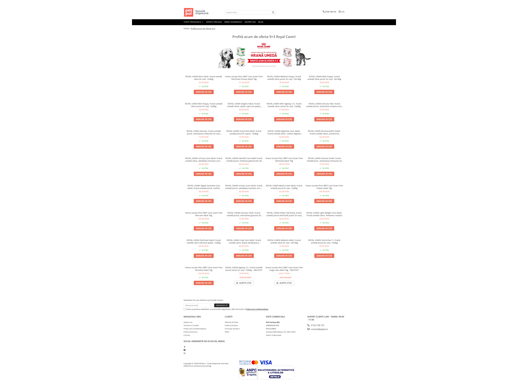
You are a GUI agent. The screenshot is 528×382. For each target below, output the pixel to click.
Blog (260, 22)
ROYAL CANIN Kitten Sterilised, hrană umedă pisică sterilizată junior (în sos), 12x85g (284, 214)
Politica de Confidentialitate (257, 309)
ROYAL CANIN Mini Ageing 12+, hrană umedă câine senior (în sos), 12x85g (284, 105)
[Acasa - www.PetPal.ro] (197, 12)
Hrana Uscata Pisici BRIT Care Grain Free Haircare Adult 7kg (203, 214)
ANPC (227, 332)
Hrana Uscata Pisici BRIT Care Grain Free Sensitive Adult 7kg (203, 268)
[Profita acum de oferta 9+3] (264, 54)
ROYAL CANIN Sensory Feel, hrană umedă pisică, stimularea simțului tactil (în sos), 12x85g (324, 105)
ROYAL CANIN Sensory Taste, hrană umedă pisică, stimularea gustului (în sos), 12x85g (244, 214)
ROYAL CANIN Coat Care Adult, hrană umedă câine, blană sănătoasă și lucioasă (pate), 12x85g (244, 241)
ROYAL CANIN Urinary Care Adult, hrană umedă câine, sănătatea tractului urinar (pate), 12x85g (203, 159)
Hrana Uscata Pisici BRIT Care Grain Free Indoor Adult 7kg (324, 186)
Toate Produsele (193, 22)
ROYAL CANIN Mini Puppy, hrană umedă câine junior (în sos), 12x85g (203, 105)
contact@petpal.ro (319, 329)
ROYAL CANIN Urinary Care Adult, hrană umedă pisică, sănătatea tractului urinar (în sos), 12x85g (243, 186)
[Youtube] (184, 350)
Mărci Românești (233, 22)
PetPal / (187, 28)
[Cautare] (273, 12)
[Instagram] (184, 353)
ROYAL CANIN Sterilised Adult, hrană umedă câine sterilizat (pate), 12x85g (204, 241)
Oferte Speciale (214, 22)
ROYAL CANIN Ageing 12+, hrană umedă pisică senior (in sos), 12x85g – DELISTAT (243, 268)
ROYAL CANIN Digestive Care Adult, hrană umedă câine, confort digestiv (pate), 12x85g (284, 132)
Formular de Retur (232, 328)
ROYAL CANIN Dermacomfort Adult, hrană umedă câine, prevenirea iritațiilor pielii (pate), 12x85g (324, 132)
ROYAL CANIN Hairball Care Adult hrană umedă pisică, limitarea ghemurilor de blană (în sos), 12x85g (244, 159)
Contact (187, 335)
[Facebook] (184, 347)
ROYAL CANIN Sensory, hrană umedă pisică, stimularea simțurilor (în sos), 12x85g (204, 132)
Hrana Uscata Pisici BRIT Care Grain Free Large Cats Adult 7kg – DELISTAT (284, 268)
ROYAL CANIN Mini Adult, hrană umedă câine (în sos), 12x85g (203, 77)
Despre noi (250, 22)
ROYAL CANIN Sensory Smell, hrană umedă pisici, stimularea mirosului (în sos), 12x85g (324, 159)
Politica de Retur (231, 325)
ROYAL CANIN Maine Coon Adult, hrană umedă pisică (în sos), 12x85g (284, 186)
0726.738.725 (317, 325)
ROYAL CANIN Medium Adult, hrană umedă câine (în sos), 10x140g (284, 241)
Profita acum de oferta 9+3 (203, 28)
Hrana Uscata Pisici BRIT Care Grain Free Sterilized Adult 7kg (284, 159)
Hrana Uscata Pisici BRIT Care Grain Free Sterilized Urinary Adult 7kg (243, 77)
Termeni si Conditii (191, 325)
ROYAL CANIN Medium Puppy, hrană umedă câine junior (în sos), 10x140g (284, 77)
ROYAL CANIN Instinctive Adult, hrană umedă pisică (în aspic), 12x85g (243, 132)
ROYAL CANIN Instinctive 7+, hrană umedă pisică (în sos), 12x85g (324, 241)
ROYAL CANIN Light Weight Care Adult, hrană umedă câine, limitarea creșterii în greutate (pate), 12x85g (324, 214)
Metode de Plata (231, 322)
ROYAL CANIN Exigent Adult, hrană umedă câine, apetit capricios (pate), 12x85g (244, 105)
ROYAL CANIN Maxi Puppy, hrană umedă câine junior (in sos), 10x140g (324, 77)
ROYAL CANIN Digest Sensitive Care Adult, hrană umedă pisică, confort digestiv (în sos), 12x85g (203, 186)
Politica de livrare (190, 332)
